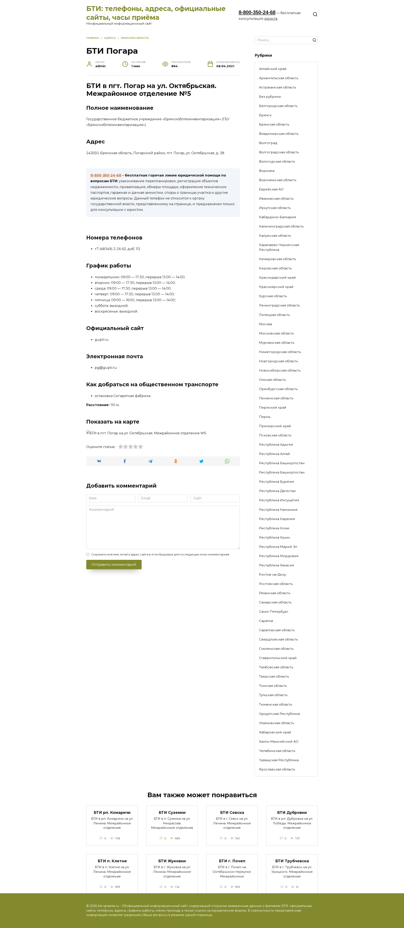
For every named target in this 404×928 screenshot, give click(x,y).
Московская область (276, 333)
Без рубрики (270, 97)
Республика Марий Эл (278, 547)
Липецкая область (274, 315)
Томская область (273, 686)
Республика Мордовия (278, 556)
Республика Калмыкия (278, 510)
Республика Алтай (274, 454)
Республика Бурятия (276, 482)
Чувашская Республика (279, 760)
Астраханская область (277, 87)
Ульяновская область (276, 723)
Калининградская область (281, 226)
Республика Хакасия (276, 565)
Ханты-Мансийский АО (278, 741)
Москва (265, 324)
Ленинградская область (279, 305)
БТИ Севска (232, 812)
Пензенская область (276, 398)
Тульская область (273, 695)
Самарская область (275, 602)
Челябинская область (277, 751)
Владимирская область (278, 134)
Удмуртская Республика (279, 714)
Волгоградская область (279, 152)
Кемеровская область (277, 259)
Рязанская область (274, 593)
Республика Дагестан (277, 491)
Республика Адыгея (276, 445)
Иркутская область (275, 208)
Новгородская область (278, 361)
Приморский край (275, 426)
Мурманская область (276, 343)
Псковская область (275, 435)
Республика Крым (274, 537)
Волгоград (268, 143)
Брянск (265, 115)
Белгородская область (278, 106)
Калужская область (275, 236)
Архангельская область (278, 78)
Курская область (273, 296)
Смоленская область (276, 649)
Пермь (264, 417)
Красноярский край (276, 287)
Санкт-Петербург (273, 612)
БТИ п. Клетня (112, 861)
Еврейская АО (271, 189)
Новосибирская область (279, 370)
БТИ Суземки (172, 812)
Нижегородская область (280, 352)
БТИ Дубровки (292, 812)
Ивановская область (276, 199)
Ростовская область (275, 584)
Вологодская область (277, 161)
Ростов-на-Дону (272, 574)
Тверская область (274, 676)
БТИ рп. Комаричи (112, 812)
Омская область (272, 380)
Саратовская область (277, 630)
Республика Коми (274, 528)
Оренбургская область (278, 389)
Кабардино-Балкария (277, 217)
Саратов (266, 621)
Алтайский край (273, 69)
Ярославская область (277, 769)
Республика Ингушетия (279, 500)
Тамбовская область (276, 667)
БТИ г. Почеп (232, 861)
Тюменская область (275, 704)
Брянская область (274, 124)
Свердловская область (278, 639)
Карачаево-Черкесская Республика (279, 247)
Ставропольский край (278, 658)
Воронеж (267, 171)
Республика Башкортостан (281, 463)
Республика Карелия (277, 519)
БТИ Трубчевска (292, 861)
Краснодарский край (277, 277)
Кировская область (275, 268)
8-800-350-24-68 (257, 12)
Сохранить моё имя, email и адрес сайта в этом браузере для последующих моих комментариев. (160, 554)
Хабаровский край (275, 732)
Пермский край (272, 407)
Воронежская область (277, 180)
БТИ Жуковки (172, 861)
